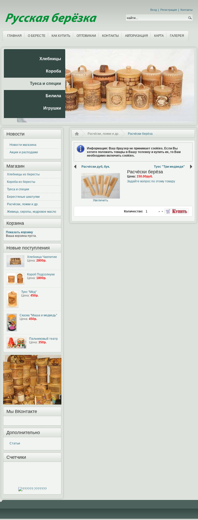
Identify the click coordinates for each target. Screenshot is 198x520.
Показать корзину (19, 232)
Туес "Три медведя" (169, 166)
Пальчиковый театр (43, 338)
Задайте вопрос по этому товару (151, 181)
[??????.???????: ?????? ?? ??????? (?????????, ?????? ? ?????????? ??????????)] (32, 489)
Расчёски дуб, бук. (95, 166)
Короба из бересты (21, 182)
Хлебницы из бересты (23, 174)
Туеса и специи (18, 189)
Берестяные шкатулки (23, 197)
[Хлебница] (15, 261)
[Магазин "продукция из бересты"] (50, 14)
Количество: (134, 211)
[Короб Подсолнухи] (15, 279)
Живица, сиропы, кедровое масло (31, 211)
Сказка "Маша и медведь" (38, 315)
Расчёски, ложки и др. (22, 204)
